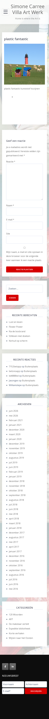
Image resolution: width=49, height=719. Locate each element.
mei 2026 (13, 415)
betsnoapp (14, 371)
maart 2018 (14, 523)
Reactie (10, 161)
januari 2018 (15, 527)
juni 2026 (13, 410)
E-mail (10, 219)
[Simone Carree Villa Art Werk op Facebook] (5, 666)
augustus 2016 (16, 574)
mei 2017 (13, 542)
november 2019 (17, 448)
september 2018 (17, 495)
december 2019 (16, 443)
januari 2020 (15, 439)
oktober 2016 (16, 565)
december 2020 (16, 429)
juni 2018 (13, 509)
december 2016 (16, 556)
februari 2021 (16, 420)
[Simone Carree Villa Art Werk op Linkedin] (12, 666)
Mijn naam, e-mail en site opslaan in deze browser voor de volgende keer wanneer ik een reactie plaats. (24, 256)
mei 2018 (13, 513)
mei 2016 (13, 588)
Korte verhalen (16, 633)
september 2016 (17, 570)
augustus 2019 (16, 457)
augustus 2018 (16, 499)
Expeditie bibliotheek (19, 628)
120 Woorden (16, 614)
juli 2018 (13, 504)
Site (8, 233)
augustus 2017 (16, 537)
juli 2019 (13, 462)
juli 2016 (13, 579)
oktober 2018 (16, 490)
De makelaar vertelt (19, 623)
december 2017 (16, 532)
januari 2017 (15, 551)
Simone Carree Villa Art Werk (28, 9)
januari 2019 (15, 476)
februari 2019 (16, 471)
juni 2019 (13, 467)
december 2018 (16, 481)
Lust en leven (15, 321)
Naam (10, 205)
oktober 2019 (16, 453)
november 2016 (17, 560)
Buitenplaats (31, 366)
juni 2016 (13, 584)
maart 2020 (14, 434)
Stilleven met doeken (19, 336)
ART (11, 619)
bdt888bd (14, 375)
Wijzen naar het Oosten (21, 637)
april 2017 (14, 546)
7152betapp (15, 366)
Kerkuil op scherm (18, 340)
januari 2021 (15, 424)
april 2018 (14, 518)
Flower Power (16, 326)
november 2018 (17, 485)
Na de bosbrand (17, 331)
